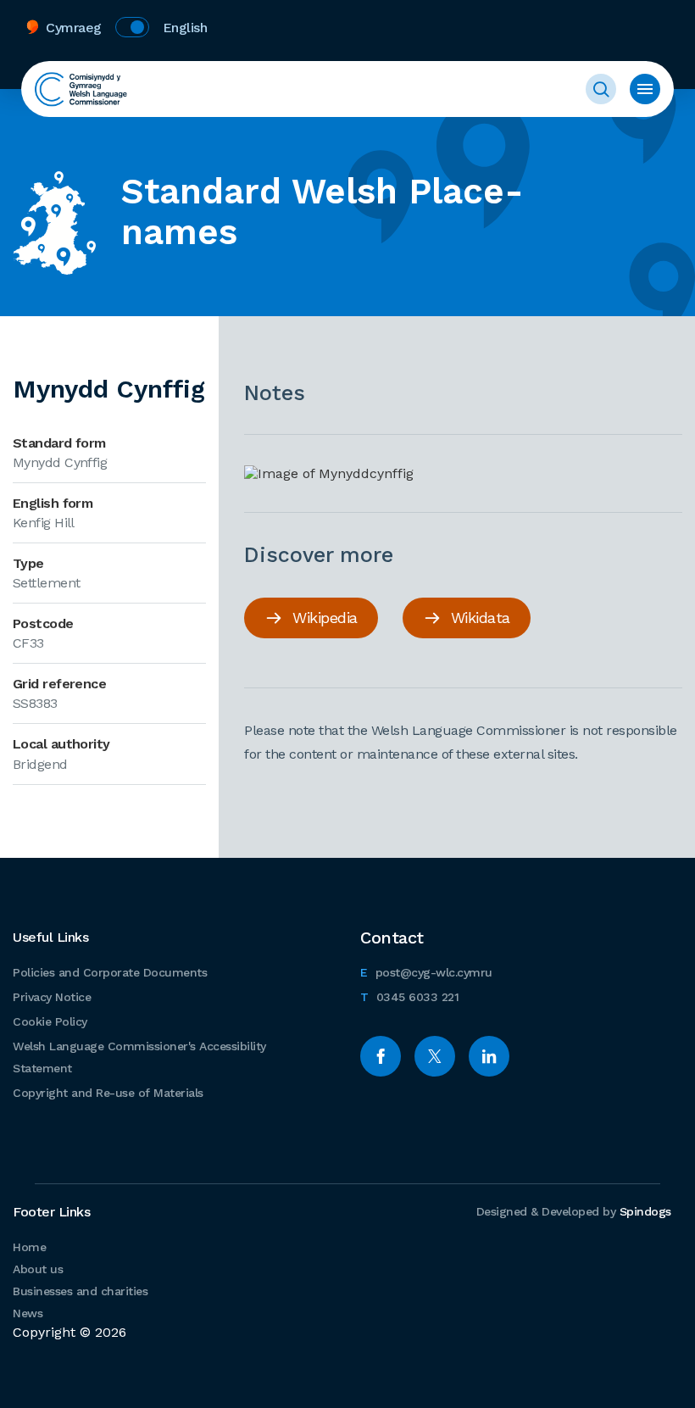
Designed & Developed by (573, 1211)
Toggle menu (645, 89)
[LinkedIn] (489, 1056)
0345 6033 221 (409, 996)
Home (29, 1247)
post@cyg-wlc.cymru (426, 972)
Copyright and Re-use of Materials (108, 1092)
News (27, 1313)
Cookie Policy (50, 1021)
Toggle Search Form (601, 89)
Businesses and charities (80, 1291)
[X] (434, 1056)
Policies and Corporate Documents (110, 972)
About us (38, 1269)
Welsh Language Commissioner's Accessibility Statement (139, 1057)
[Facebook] (380, 1056)
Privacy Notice (52, 997)
